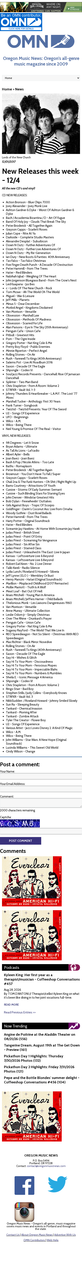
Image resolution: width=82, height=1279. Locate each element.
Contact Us (13, 1234)
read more (11, 1004)
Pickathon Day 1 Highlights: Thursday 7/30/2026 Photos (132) (33, 1058)
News (19, 89)
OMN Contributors (34, 1240)
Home (7, 89)
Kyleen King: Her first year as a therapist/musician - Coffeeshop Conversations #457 (42, 979)
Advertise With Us (65, 1234)
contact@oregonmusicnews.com (46, 1166)
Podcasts (11, 967)
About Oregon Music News (37, 1234)
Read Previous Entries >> (20, 1012)
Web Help (53, 1240)
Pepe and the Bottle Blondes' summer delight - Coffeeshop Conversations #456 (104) (41, 1080)
